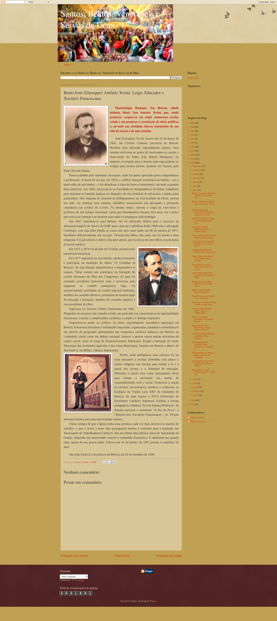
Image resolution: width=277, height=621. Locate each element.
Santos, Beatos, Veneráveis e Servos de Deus (110, 19)
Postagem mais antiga (169, 555)
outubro (196, 174)
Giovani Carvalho (197, 417)
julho (195, 186)
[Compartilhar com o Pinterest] (114, 462)
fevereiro (197, 391)
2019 (193, 147)
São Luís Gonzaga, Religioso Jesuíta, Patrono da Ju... (200, 229)
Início (67, 64)
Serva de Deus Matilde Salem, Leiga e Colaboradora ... (201, 311)
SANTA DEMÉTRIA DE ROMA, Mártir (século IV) (204, 251)
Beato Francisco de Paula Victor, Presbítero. (203, 297)
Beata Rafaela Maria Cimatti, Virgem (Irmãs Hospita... (204, 236)
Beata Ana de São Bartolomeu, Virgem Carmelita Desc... (201, 327)
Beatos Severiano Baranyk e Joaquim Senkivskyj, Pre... (204, 195)
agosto (196, 182)
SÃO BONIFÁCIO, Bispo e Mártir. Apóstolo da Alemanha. (203, 355)
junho (195, 190)
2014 (193, 400)
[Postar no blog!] (106, 462)
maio (195, 379)
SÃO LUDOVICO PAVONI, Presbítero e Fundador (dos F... (203, 244)
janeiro (196, 395)
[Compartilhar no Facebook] (112, 462)
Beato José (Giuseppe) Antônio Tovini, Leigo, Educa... (202, 283)
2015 (193, 163)
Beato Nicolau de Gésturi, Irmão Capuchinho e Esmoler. (203, 258)
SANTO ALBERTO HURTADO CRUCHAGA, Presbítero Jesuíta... (203, 212)
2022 (193, 135)
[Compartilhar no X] (109, 462)
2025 (193, 127)
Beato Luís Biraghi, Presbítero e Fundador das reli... (202, 319)
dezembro (197, 166)
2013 (193, 404)
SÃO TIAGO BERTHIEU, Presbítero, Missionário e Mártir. (203, 275)
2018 (193, 151)
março (196, 387)
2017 (193, 155)
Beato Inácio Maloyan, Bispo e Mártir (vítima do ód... (204, 303)
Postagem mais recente (74, 555)
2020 (193, 143)
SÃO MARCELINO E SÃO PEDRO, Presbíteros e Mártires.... (203, 363)
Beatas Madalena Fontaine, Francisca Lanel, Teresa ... (203, 204)
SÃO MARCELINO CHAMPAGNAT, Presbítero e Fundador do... (202, 345)
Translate (80, 580)
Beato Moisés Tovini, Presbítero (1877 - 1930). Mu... (203, 372)
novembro (197, 170)
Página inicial (122, 555)
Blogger (153, 601)
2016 (193, 159)
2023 (193, 131)
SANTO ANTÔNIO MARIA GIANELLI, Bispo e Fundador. (203, 336)
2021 (193, 139)
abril (195, 383)
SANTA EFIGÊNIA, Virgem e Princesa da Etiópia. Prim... (203, 220)
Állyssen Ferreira (197, 422)
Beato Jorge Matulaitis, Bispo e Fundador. (202, 291)
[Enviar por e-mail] (103, 462)
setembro (197, 178)
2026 (193, 123)
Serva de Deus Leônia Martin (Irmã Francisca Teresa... (202, 267)
